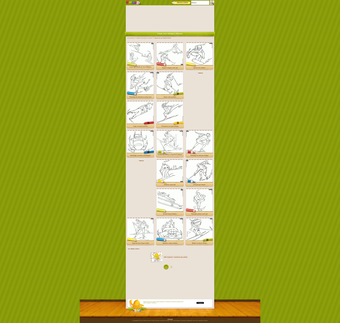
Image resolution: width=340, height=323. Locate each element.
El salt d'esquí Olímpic (170, 214)
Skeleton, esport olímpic (170, 243)
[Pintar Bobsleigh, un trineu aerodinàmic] (140, 152)
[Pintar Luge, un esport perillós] (140, 123)
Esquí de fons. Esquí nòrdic (140, 243)
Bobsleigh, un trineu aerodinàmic (140, 155)
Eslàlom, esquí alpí (170, 184)
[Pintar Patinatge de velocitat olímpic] (199, 152)
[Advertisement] (170, 18)
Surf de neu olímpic (199, 67)
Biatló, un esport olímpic (199, 243)
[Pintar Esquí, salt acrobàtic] (170, 94)
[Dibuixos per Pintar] (133, 2)
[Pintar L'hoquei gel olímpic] (199, 181)
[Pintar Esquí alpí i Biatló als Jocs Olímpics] (140, 64)
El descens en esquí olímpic (170, 126)
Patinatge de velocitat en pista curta (140, 97)
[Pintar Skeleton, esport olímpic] (170, 240)
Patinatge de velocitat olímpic (199, 155)
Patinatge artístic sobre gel (199, 214)
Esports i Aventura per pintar (177, 257)
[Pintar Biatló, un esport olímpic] (199, 240)
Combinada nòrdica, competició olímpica (170, 154)
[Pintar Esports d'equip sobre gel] (170, 64)
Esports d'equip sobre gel (170, 67)
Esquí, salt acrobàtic (170, 97)
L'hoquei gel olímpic (199, 184)
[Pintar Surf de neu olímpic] (199, 64)
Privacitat (170, 319)
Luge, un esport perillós (140, 126)
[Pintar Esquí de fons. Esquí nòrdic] (140, 240)
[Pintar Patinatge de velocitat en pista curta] (140, 94)
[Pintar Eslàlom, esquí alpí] (169, 181)
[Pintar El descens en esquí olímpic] (170, 123)
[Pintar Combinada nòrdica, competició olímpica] (170, 152)
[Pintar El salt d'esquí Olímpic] (169, 210)
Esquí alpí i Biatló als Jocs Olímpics (140, 67)
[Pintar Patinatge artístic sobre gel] (199, 210)
